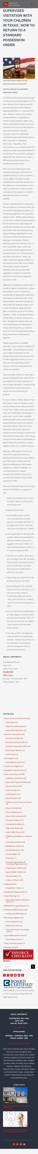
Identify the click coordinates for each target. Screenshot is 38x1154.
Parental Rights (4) (13, 854)
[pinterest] (22, 975)
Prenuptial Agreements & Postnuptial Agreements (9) (16, 863)
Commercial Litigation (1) (13, 766)
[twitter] (8, 975)
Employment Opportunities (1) (15, 892)
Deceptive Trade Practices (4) (15, 770)
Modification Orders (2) (15, 846)
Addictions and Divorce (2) (16, 778)
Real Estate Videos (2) (14, 926)
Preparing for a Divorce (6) (16, 868)
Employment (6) (10, 884)
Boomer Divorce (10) (14, 786)
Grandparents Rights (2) (15, 824)
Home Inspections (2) (14, 922)
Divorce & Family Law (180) (14, 774)
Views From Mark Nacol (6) (16, 730)
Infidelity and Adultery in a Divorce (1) (19, 837)
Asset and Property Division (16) (18, 782)
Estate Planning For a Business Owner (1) (17, 901)
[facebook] (4, 975)
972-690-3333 (8, 672)
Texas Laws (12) (12, 722)
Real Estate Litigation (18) (13, 918)
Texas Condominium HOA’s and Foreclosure (16, 1107)
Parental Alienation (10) (15, 850)
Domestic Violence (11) (14, 820)
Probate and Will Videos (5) (16, 914)
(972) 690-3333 (19, 1027)
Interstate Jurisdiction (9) (15, 842)
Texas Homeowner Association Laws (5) (17, 930)
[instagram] (11, 975)
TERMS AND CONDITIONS (19, 1043)
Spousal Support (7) (13, 876)
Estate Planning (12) (11, 896)
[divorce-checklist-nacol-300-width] (18, 950)
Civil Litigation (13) (11, 758)
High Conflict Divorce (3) (15, 832)
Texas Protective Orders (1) (14, 943)
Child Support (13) (13, 794)
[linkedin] (19, 975)
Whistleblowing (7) (11, 947)
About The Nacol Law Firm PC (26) (17, 718)
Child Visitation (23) (13, 798)
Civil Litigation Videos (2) (15, 762)
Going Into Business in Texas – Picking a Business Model (16, 1131)
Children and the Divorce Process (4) (19, 803)
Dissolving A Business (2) (15, 750)
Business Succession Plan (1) (17, 742)
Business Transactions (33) (14, 734)
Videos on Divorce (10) (14, 880)
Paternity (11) (11, 858)
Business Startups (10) (14, 738)
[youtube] (15, 975)
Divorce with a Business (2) (16, 816)
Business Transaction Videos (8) (18, 746)
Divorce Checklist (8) (13, 808)
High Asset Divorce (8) (14, 828)
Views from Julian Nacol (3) (16, 726)
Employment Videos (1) (15, 888)
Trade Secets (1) (12, 754)
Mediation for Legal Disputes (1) (16, 906)
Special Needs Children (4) (16, 872)
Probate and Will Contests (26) (15, 910)
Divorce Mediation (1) (14, 812)
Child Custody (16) (13, 790)
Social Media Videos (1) (14, 939)
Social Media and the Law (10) (15, 935)
